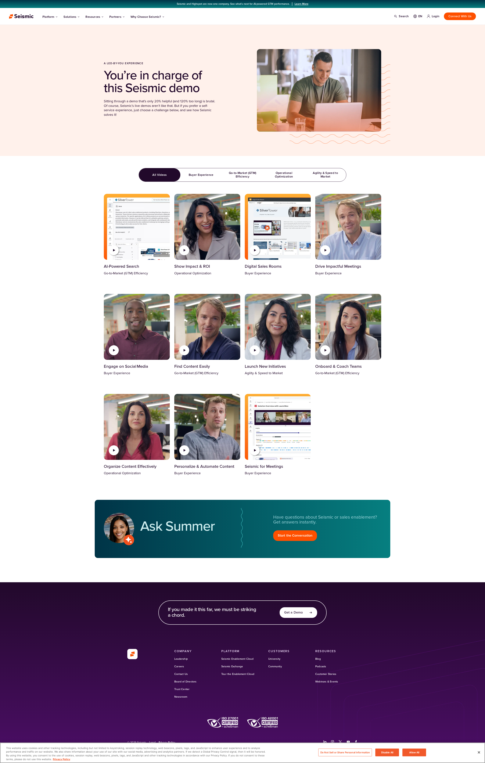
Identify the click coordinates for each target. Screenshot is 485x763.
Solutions (70, 17)
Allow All (414, 752)
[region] (242, 753)
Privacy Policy (61, 759)
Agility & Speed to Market (325, 174)
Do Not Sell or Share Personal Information (345, 752)
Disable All (387, 752)
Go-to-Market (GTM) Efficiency (242, 174)
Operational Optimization (284, 174)
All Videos (159, 175)
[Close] (479, 752)
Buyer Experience (201, 175)
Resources (92, 17)
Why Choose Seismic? (146, 17)
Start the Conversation (295, 536)
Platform (48, 17)
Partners (115, 17)
